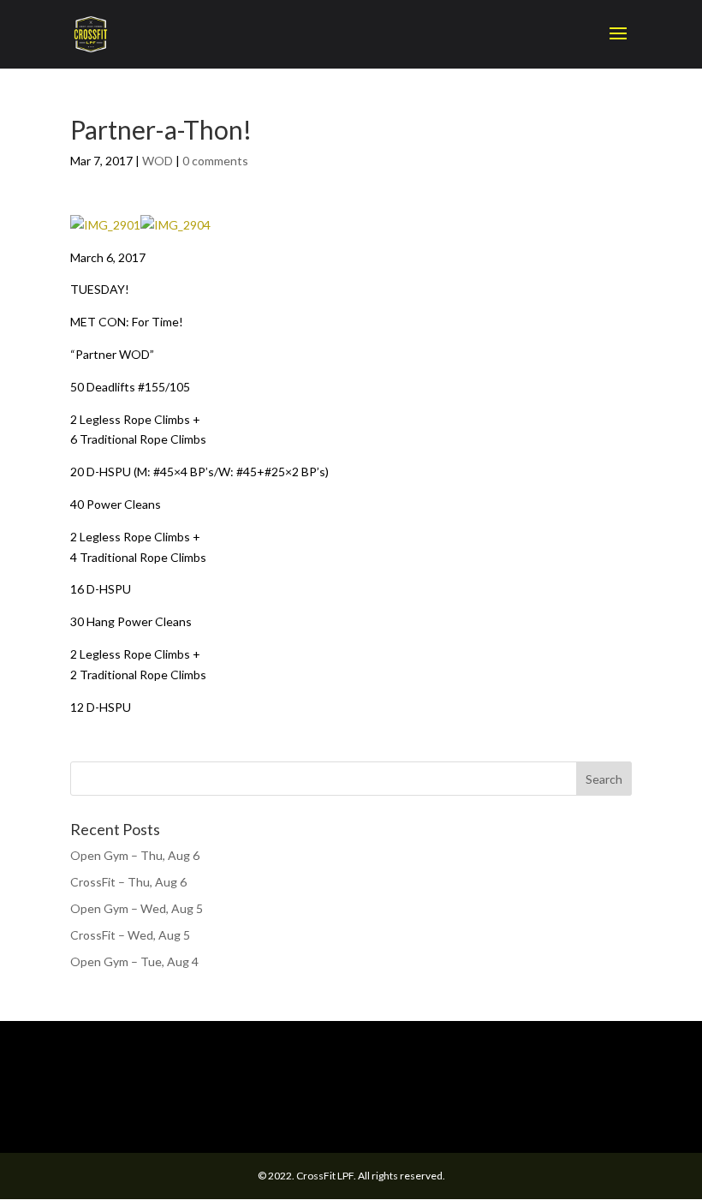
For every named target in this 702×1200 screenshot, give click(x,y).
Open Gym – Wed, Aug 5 (136, 908)
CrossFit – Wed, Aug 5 (130, 935)
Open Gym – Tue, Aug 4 (134, 961)
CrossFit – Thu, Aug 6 (128, 882)
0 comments (215, 160)
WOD (157, 160)
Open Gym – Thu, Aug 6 (134, 855)
